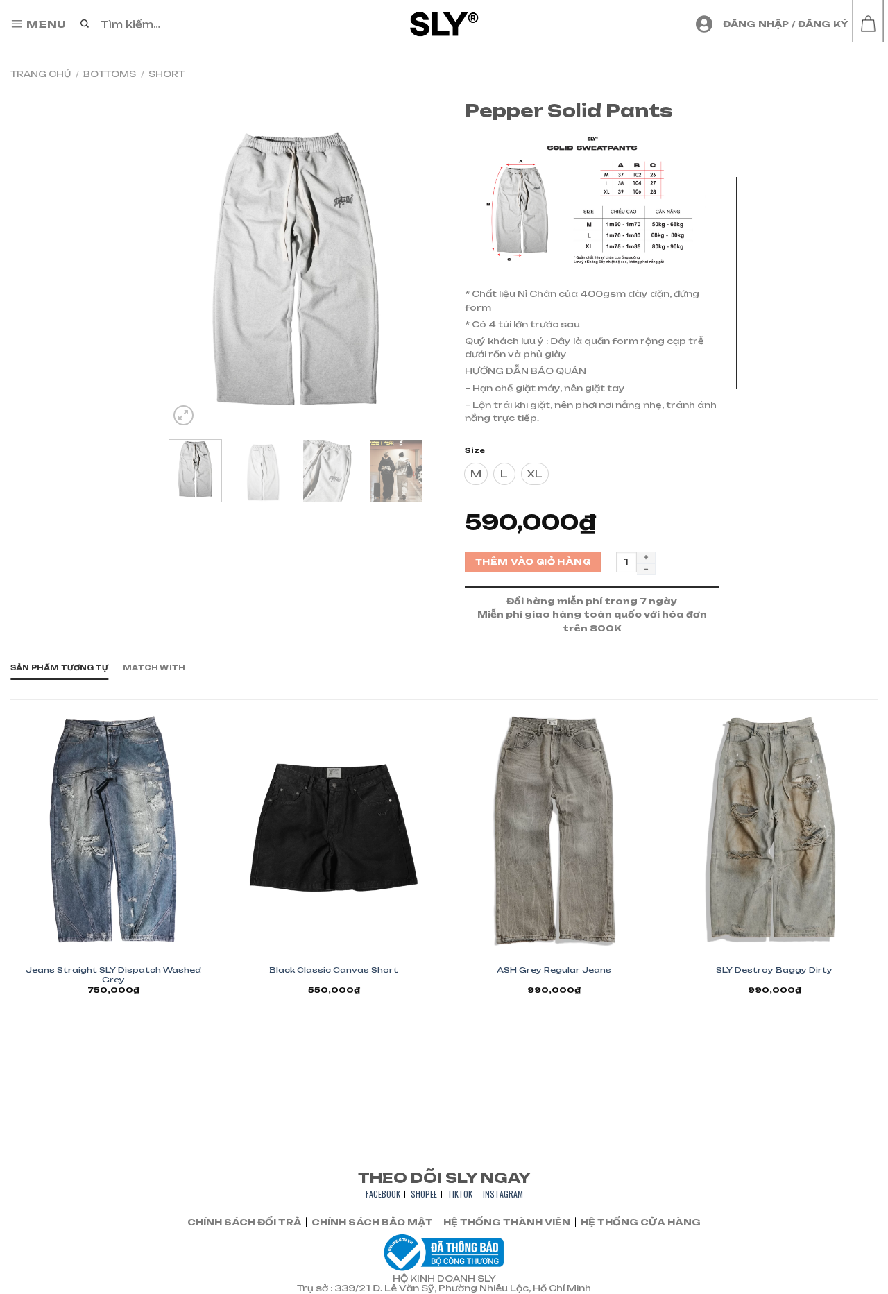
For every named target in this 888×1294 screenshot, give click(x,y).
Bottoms (109, 74)
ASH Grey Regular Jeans (554, 970)
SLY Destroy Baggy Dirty (774, 970)
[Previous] (191, 270)
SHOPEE (424, 1194)
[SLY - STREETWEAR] (444, 23)
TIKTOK (459, 1194)
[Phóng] (183, 415)
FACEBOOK (383, 1194)
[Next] (400, 270)
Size (475, 450)
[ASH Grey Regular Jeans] (554, 829)
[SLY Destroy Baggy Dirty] (774, 829)
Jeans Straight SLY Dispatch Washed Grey (113, 975)
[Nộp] (85, 24)
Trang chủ (40, 74)
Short (166, 74)
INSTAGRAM (503, 1194)
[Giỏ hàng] (868, 24)
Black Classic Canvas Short (333, 970)
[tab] (59, 668)
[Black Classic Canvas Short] (333, 829)
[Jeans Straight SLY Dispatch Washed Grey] (113, 829)
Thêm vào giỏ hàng (532, 561)
